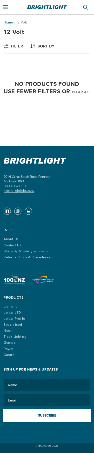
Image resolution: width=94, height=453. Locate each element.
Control (9, 354)
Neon (8, 330)
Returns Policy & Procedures (27, 257)
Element (10, 306)
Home (8, 22)
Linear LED (12, 312)
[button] (5, 7)
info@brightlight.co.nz (19, 190)
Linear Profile (14, 318)
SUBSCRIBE (47, 415)
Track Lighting (15, 336)
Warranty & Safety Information (28, 251)
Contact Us (12, 245)
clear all (81, 92)
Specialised (13, 324)
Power (9, 348)
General (10, 342)
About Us (11, 239)
